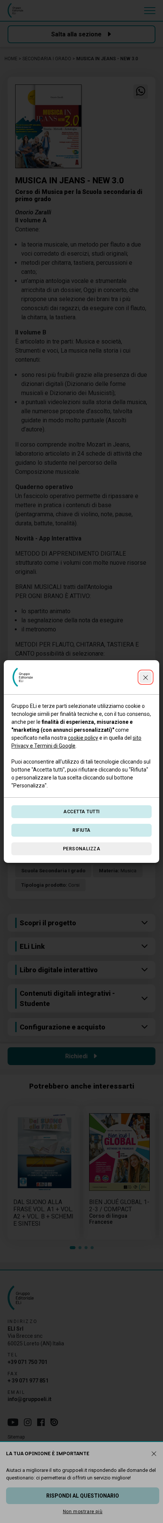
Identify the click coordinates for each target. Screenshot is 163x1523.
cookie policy (83, 738)
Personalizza (81, 848)
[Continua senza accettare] (145, 677)
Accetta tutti (81, 811)
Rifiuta (81, 830)
